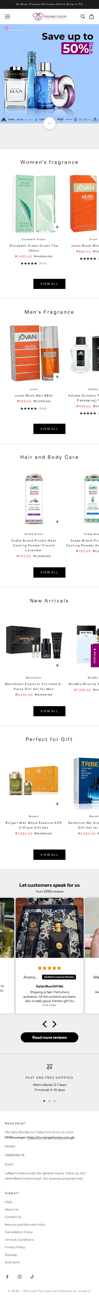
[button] (46, 1024)
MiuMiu (93, 677)
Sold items (12, 1262)
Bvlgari (34, 816)
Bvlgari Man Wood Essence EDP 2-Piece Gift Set (34, 825)
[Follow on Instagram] (19, 1276)
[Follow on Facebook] (7, 1276)
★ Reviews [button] (95, 655)
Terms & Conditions (19, 1240)
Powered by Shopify (74, 1291)
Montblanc (34, 677)
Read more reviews (49, 1037)
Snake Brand (34, 534)
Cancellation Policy (19, 1232)
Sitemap (11, 1255)
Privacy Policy (15, 1247)
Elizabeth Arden (34, 239)
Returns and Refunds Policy (25, 1224)
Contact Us (13, 1217)
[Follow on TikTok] (32, 1276)
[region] (49, 1078)
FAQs (8, 1202)
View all (49, 284)
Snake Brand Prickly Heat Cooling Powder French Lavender (33, 545)
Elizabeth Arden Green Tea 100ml (34, 248)
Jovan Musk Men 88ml (33, 395)
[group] (49, 73)
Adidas (93, 389)
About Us (11, 1209)
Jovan (93, 239)
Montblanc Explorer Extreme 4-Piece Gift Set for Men (34, 686)
